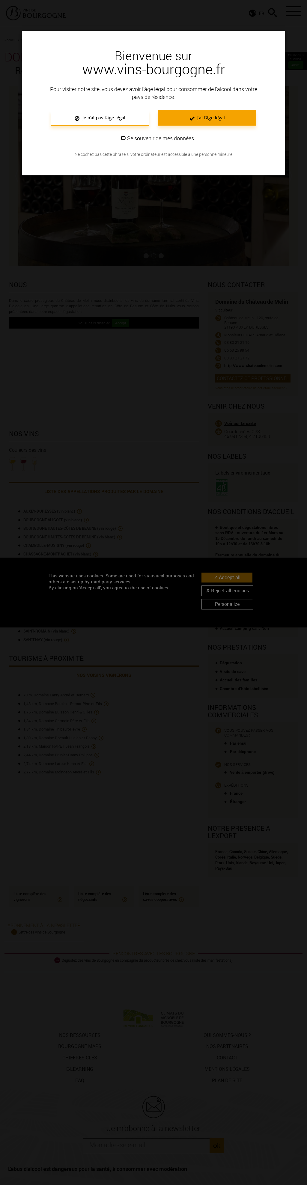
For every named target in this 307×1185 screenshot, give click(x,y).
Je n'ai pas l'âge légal (103, 118)
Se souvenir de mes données (160, 138)
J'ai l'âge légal (210, 118)
